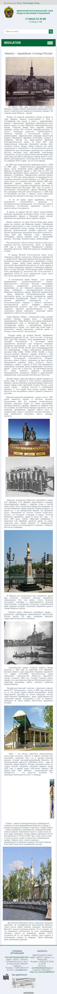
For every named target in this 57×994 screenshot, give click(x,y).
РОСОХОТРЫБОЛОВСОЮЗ (17, 957)
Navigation (12, 43)
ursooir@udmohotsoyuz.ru (42, 968)
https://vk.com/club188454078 (42, 972)
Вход (37, 3)
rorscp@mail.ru (21, 970)
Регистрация (28, 3)
